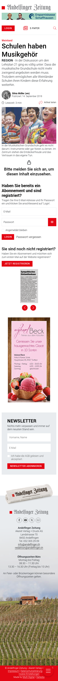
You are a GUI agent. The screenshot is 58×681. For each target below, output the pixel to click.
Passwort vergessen (28, 237)
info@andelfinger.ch (29, 544)
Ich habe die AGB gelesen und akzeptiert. (27, 457)
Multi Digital (29, 677)
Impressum (13, 671)
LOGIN (8, 28)
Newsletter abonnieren (26, 466)
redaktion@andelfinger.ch (29, 547)
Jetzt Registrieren (17, 263)
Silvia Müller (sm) (21, 93)
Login (8, 237)
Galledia (40, 677)
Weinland (7, 40)
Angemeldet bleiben (16, 230)
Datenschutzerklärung (31, 671)
